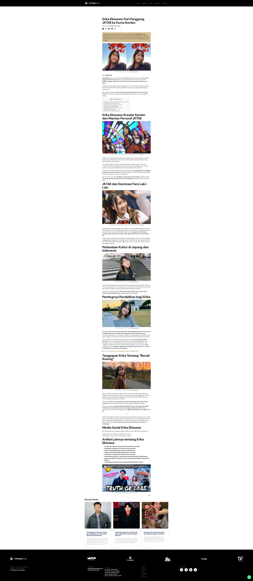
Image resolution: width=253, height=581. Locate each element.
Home (143, 567)
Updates (144, 574)
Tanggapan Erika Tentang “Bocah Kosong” (112, 107)
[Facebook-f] (186, 569)
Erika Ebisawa (138, 34)
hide (121, 99)
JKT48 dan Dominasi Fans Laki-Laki (111, 103)
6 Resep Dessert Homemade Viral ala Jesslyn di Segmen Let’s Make (154, 533)
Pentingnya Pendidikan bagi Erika (110, 106)
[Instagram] (181, 569)
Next (149, 495)
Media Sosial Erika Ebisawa (109, 109)
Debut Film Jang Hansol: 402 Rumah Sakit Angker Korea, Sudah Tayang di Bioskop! (126, 533)
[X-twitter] (195, 569)
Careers (144, 576)
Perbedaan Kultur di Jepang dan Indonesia (112, 104)
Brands (144, 569)
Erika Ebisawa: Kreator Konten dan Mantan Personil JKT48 (116, 101)
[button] (103, 28)
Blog (143, 571)
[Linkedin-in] (190, 569)
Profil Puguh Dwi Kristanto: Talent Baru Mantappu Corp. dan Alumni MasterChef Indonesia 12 (97, 533)
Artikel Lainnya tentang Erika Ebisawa (111, 110)
